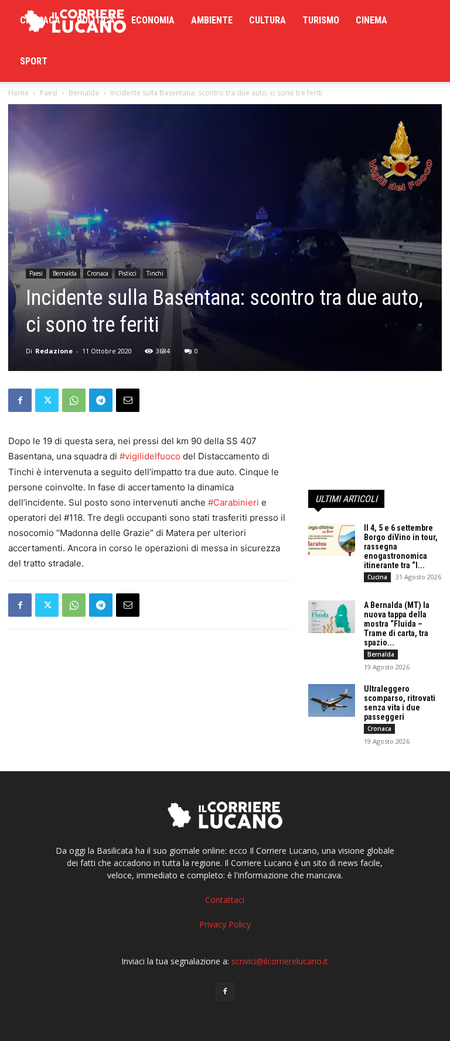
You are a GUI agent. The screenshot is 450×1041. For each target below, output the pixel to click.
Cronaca (40, 20)
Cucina (377, 577)
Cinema (371, 20)
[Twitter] (47, 400)
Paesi (48, 93)
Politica (96, 20)
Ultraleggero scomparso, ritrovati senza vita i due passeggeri (399, 703)
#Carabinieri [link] (233, 502)
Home (18, 93)
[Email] (127, 400)
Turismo (320, 20)
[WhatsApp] (74, 400)
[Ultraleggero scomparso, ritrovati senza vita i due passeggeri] (331, 700)
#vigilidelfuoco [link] (150, 456)
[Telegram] (100, 400)
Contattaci (224, 899)
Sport (33, 61)
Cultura (267, 20)
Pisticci (127, 273)
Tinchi (154, 273)
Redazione (54, 350)
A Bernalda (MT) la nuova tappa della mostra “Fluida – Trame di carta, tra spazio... (396, 623)
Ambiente (212, 20)
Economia (153, 20)
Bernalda (84, 93)
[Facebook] (20, 400)
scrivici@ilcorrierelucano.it (279, 961)
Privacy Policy (225, 924)
